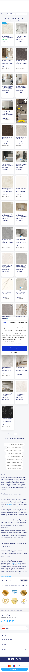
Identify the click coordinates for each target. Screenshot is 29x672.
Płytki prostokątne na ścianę (14, 450)
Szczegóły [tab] (12, 322)
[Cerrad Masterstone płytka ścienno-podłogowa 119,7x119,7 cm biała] (7, 360)
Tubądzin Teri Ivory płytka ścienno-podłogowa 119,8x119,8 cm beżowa (7, 37)
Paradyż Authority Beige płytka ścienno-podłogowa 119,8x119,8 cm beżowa (21, 216)
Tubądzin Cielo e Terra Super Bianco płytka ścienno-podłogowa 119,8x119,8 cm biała (21, 190)
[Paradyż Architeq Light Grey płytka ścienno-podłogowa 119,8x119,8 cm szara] (21, 258)
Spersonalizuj (13, 352)
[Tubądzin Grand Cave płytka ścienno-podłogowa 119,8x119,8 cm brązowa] (7, 130)
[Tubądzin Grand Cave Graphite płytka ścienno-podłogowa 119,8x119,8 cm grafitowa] (21, 54)
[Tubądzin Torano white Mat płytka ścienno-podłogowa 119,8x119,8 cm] (7, 79)
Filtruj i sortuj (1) (14, 669)
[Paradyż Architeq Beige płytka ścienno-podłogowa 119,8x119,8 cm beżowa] (7, 207)
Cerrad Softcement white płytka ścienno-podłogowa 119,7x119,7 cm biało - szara (21, 241)
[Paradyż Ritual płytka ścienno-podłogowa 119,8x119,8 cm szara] (21, 284)
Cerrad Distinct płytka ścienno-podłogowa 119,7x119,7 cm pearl (7, 267)
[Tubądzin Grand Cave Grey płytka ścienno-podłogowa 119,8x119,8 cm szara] (7, 233)
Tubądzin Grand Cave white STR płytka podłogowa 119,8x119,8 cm (7, 164)
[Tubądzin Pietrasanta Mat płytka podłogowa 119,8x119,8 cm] (21, 28)
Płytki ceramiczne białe (14, 453)
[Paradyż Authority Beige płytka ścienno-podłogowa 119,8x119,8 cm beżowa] (21, 207)
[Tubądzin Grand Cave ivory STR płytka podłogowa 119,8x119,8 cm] (7, 105)
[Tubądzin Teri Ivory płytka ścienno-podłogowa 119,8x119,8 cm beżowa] (7, 28)
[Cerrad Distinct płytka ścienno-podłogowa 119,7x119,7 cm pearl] (7, 258)
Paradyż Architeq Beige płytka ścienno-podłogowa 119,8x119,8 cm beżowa (7, 216)
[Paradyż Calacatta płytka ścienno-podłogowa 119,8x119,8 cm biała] (7, 284)
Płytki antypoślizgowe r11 (14, 465)
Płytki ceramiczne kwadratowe (14, 444)
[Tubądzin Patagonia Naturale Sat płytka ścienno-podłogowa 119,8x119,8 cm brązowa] (21, 309)
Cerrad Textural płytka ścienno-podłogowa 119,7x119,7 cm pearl (21, 394)
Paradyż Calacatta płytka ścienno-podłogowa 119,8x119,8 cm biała (7, 292)
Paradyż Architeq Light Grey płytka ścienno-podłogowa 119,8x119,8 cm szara (21, 267)
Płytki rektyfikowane (15, 563)
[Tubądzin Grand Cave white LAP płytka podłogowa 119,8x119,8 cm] (21, 130)
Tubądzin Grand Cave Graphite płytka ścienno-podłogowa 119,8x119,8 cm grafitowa (21, 62)
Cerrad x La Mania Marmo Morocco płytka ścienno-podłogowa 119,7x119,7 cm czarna (7, 420)
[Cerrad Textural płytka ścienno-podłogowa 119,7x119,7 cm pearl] (21, 386)
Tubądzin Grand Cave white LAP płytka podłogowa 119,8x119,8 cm (21, 139)
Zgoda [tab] (4, 322)
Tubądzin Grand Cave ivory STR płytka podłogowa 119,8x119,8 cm (7, 113)
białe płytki (9, 504)
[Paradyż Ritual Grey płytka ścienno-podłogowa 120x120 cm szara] (7, 309)
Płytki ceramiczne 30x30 (14, 459)
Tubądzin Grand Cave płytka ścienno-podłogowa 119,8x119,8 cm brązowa (7, 139)
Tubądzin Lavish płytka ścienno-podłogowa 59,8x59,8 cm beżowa (7, 62)
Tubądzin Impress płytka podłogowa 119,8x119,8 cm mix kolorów (21, 164)
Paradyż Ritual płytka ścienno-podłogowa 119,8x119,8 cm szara (20, 292)
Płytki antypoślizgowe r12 (14, 468)
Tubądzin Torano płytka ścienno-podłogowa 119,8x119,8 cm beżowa (7, 190)
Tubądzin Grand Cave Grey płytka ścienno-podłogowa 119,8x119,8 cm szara (7, 241)
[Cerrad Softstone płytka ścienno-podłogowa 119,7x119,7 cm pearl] (7, 386)
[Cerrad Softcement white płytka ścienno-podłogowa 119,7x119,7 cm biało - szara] (21, 233)
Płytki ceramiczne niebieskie (14, 456)
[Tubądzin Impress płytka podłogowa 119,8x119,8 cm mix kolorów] (21, 156)
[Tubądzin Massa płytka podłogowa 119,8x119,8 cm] (21, 79)
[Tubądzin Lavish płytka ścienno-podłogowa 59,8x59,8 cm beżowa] (7, 54)
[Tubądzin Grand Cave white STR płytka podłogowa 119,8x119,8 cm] (7, 156)
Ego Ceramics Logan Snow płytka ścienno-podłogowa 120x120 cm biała (21, 369)
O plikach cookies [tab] (22, 322)
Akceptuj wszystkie (15, 348)
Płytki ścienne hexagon (14, 447)
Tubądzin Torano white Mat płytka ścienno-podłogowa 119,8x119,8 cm (7, 88)
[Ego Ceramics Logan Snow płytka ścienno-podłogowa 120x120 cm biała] (21, 360)
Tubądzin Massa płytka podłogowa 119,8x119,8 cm (21, 88)
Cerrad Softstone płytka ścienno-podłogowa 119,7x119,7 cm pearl (7, 394)
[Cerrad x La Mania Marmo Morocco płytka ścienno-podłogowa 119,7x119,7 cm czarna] (7, 412)
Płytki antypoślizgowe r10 (14, 462)
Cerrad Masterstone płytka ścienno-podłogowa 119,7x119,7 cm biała (7, 369)
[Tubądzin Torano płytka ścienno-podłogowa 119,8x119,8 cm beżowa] (7, 181)
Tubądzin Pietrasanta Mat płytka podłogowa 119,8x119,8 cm (21, 36)
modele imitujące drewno (16, 506)
